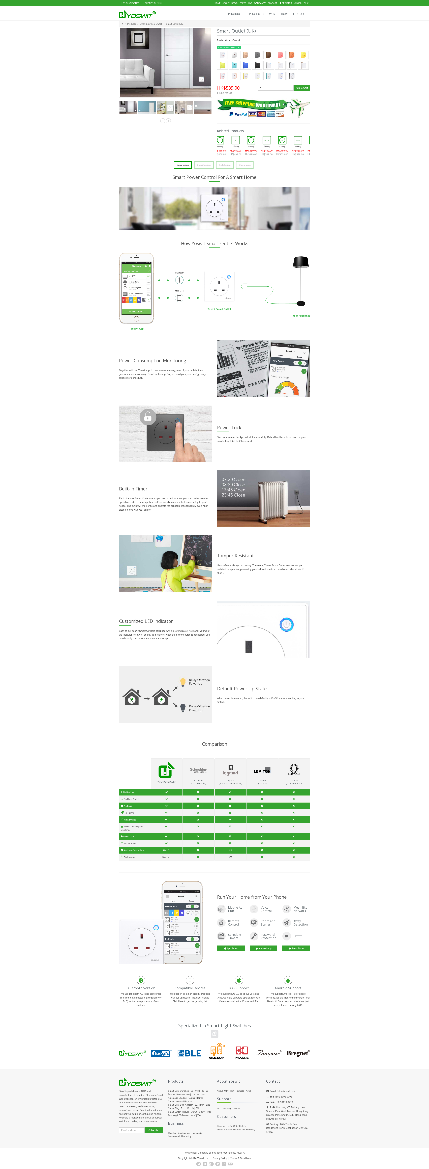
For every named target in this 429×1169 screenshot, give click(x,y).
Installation (225, 164)
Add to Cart (302, 87)
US (192, 1108)
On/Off (194, 1111)
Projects (256, 14)
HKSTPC (241, 1152)
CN (197, 1108)
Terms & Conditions (240, 1158)
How (284, 14)
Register (286, 3)
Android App (264, 948)
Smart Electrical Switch (151, 23)
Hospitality (186, 1136)
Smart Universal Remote (180, 1101)
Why (272, 14)
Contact (272, 3)
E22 (208, 1104)
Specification (204, 164)
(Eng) (129, 3)
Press (242, 3)
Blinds (200, 1097)
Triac (209, 1111)
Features (300, 14)
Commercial (174, 1136)
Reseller (172, 1132)
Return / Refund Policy (244, 1129)
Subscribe (153, 1130)
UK (187, 1108)
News (234, 3)
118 (197, 1090)
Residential (197, 1132)
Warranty (260, 3)
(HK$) (152, 3)
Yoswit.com (203, 1158)
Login (299, 3)
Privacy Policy (219, 1158)
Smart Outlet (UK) (174, 23)
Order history (239, 1126)
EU (182, 1108)
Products (235, 14)
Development (183, 1132)
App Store (232, 948)
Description (183, 164)
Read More (298, 948)
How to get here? (276, 1118)
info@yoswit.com (286, 1091)
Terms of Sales (224, 1129)
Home (217, 3)
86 (192, 1090)
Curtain (192, 1097)
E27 (196, 1104)
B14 (202, 1104)
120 (202, 1090)
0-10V (202, 1111)
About (226, 3)
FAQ (250, 3)
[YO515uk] (128, 107)
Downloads (245, 164)
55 (207, 1090)
